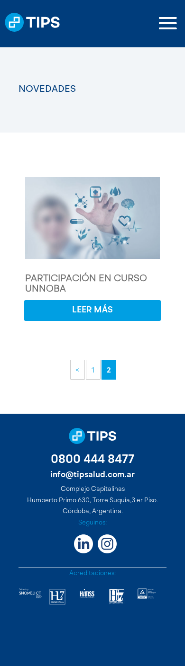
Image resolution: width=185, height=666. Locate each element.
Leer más (92, 310)
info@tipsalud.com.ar (92, 475)
